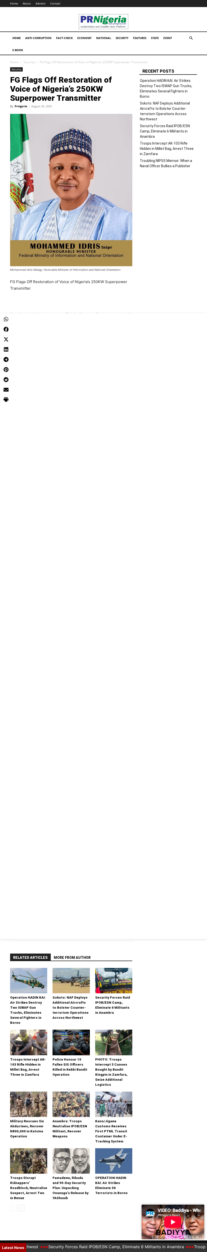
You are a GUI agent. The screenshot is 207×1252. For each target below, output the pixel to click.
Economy (84, 38)
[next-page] (21, 1208)
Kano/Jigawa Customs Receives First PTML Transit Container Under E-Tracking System (111, 1131)
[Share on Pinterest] (6, 369)
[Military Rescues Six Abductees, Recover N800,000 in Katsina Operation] (28, 1104)
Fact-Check (64, 38)
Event (167, 38)
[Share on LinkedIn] (6, 349)
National (103, 38)
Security (122, 38)
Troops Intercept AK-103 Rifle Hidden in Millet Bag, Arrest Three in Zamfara (167, 148)
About (27, 3)
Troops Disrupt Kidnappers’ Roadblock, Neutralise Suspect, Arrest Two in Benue (28, 1188)
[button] (191, 38)
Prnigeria (21, 106)
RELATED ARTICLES (30, 958)
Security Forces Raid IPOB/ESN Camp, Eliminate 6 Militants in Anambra (165, 131)
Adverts (40, 3)
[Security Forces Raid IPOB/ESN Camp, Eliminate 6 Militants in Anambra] (113, 980)
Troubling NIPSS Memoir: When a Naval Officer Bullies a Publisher (166, 163)
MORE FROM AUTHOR (72, 958)
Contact (55, 3)
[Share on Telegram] (6, 359)
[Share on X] (6, 339)
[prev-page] (13, 1208)
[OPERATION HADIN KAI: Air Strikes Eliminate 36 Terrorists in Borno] (113, 1161)
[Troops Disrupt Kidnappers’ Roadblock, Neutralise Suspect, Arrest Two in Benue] (28, 1161)
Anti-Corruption (38, 38)
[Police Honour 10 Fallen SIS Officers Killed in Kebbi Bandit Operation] (71, 1042)
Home (14, 3)
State (155, 38)
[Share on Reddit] (6, 380)
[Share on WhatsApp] (6, 319)
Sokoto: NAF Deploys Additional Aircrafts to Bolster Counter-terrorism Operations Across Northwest (71, 1008)
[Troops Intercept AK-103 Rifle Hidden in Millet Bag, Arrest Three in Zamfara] (28, 1042)
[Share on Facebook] (6, 329)
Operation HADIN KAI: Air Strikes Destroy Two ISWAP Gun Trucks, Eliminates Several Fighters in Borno (166, 88)
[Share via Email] (6, 390)
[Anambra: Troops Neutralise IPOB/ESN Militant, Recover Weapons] (71, 1104)
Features (139, 38)
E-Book (17, 50)
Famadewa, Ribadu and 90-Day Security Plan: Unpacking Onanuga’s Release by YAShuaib (71, 1188)
